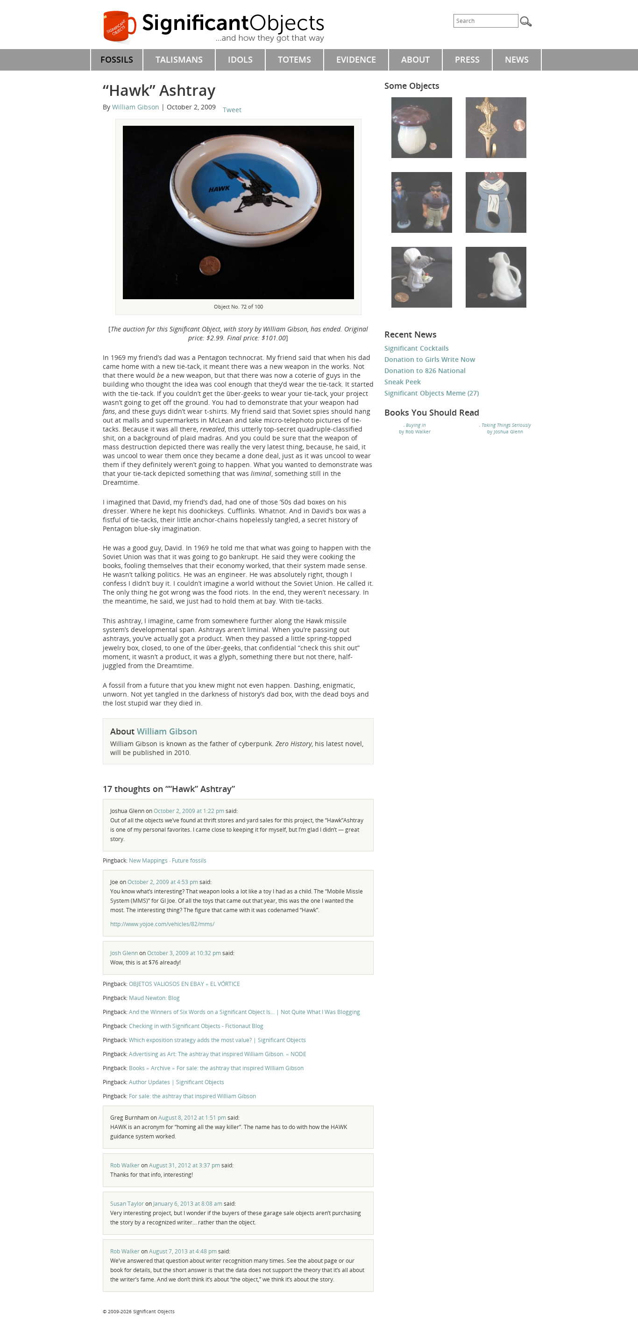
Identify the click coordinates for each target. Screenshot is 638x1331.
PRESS (467, 59)
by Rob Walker (415, 428)
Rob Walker (125, 1165)
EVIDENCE (356, 59)
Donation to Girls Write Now (429, 359)
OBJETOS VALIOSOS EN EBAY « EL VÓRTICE (184, 984)
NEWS (517, 59)
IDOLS (240, 59)
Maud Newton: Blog (154, 998)
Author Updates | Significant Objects (176, 1082)
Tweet (232, 109)
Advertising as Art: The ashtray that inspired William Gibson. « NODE (217, 1054)
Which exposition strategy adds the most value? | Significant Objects (217, 1040)
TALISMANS (179, 59)
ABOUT (415, 59)
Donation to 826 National (425, 370)
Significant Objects (224, 28)
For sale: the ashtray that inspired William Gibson (192, 1096)
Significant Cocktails (416, 348)
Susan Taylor (127, 1204)
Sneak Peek (402, 381)
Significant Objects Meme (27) (431, 393)
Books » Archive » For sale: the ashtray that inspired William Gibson (216, 1068)
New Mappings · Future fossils (167, 860)
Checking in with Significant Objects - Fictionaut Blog (196, 1026)
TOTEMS (294, 59)
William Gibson (135, 106)
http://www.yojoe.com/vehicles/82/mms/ (162, 924)
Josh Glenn (124, 953)
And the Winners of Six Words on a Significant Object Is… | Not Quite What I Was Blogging (244, 1012)
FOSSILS (116, 59)
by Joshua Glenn (506, 428)
